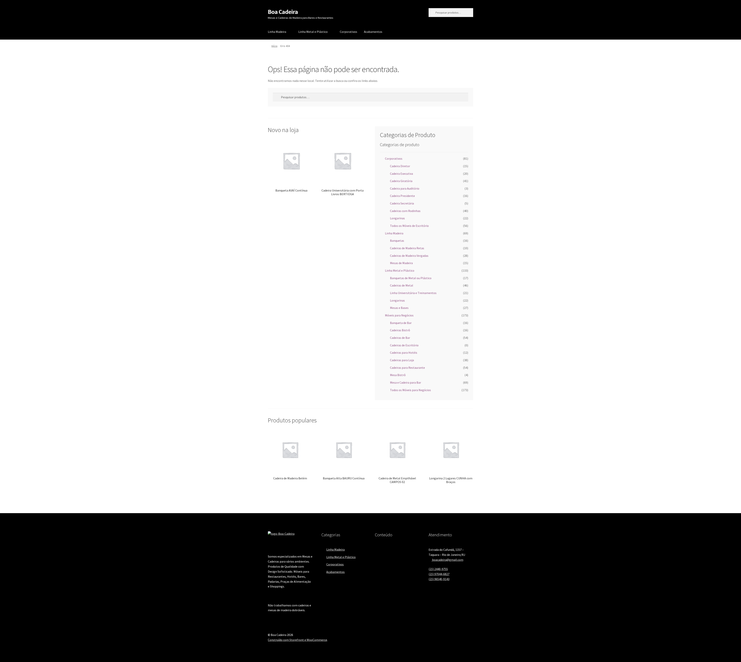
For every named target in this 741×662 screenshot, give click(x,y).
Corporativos (348, 32)
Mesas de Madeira (401, 263)
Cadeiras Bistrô (400, 330)
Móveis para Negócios (399, 315)
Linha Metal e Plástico (313, 32)
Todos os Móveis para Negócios (410, 390)
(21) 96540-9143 (439, 579)
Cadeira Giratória (401, 181)
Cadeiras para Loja (402, 360)
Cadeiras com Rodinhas (405, 211)
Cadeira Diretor (400, 166)
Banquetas (397, 240)
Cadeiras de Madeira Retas (407, 248)
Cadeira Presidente (402, 196)
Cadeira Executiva (401, 173)
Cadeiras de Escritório (404, 345)
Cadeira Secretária (402, 203)
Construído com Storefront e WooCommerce (297, 640)
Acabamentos (373, 32)
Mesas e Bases (399, 308)
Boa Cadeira (283, 12)
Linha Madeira (277, 32)
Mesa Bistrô (398, 375)
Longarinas (397, 218)
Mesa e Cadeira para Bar (405, 382)
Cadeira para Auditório (404, 188)
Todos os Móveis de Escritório (409, 226)
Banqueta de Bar (401, 323)
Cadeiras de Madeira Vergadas (409, 256)
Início (274, 46)
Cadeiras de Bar (400, 338)
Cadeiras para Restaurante (407, 368)
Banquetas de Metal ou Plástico (410, 278)
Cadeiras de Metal (401, 285)
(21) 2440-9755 (438, 569)
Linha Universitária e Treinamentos (413, 293)
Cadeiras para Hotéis (403, 352)
